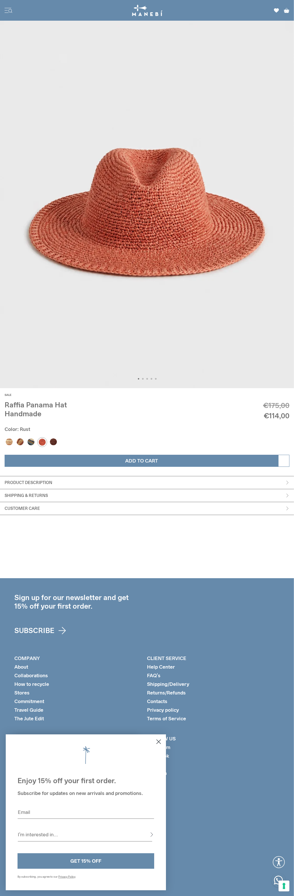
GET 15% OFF (85, 861)
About (21, 667)
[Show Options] (151, 834)
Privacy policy (163, 710)
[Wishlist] (276, 10)
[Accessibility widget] (279, 862)
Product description (28, 482)
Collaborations (31, 675)
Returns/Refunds (166, 693)
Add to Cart (141, 461)
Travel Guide (28, 710)
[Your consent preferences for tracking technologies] (283, 885)
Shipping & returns (26, 495)
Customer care (22, 508)
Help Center (161, 667)
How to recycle (31, 684)
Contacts (157, 701)
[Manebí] (147, 10)
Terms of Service (166, 718)
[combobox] (85, 834)
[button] (138, 379)
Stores (22, 693)
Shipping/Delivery (168, 684)
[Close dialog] (159, 742)
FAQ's (153, 675)
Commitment (29, 701)
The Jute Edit (29, 718)
